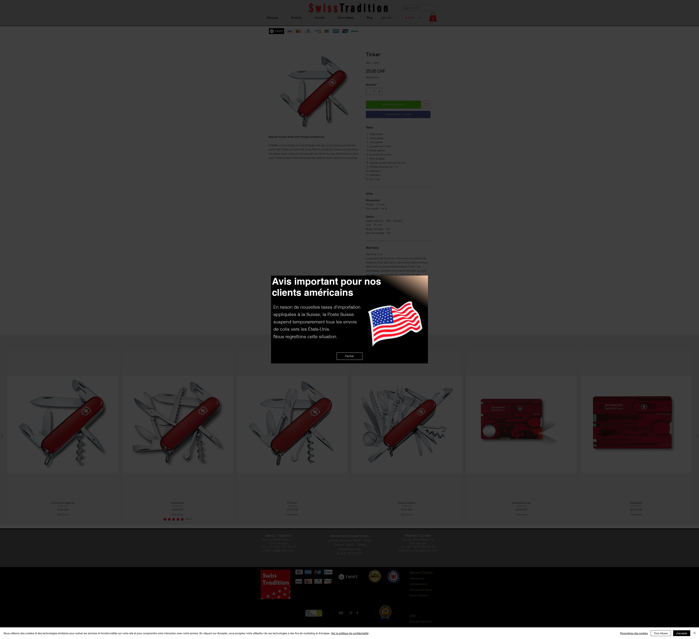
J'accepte (681, 633)
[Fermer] (694, 633)
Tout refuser (661, 633)
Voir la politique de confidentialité (350, 633)
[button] (349, 356)
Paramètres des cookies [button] (634, 633)
